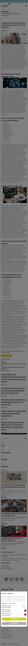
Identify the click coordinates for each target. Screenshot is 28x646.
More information (6, 607)
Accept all (14, 619)
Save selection (14, 623)
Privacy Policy (12, 603)
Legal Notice (5, 603)
